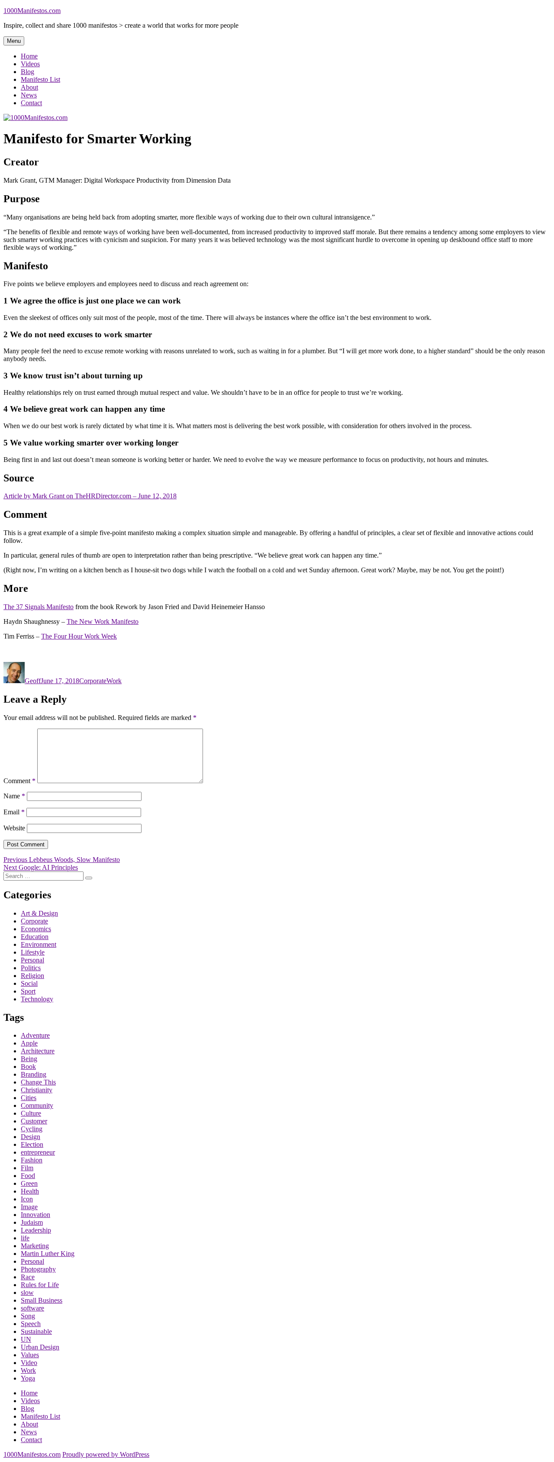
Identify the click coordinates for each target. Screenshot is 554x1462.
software (32, 1308)
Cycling (31, 1129)
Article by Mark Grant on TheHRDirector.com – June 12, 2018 (90, 496)
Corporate (92, 680)
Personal (32, 960)
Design (30, 1136)
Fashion (31, 1160)
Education (34, 936)
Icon (27, 1199)
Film (27, 1168)
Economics (36, 929)
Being (29, 1058)
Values (30, 1355)
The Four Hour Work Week (79, 636)
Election (32, 1144)
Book (28, 1066)
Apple (29, 1043)
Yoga (28, 1378)
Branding (33, 1074)
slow (27, 1292)
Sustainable (36, 1331)
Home (29, 56)
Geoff (33, 680)
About (29, 87)
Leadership (36, 1230)
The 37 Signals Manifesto (38, 606)
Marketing (35, 1245)
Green (29, 1183)
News (29, 95)
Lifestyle (33, 952)
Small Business (41, 1300)
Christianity (36, 1090)
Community (37, 1105)
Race (28, 1277)
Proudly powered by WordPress (105, 1454)
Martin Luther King (47, 1253)
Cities (28, 1097)
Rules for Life (40, 1284)
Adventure (35, 1035)
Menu (14, 41)
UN (26, 1339)
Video (29, 1362)
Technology (37, 999)
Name (14, 796)
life (25, 1238)
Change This (38, 1082)
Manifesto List (40, 79)
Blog (27, 71)
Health (30, 1191)
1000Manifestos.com (32, 10)
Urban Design (40, 1347)
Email (14, 812)
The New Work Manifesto (102, 621)
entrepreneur (38, 1152)
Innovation (35, 1214)
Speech (31, 1323)
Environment (38, 944)
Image (29, 1206)
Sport (28, 991)
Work (114, 680)
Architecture (38, 1051)
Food (28, 1175)
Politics (31, 967)
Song (28, 1316)
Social (29, 983)
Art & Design (39, 913)
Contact (31, 103)
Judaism (32, 1222)
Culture (31, 1113)
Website (14, 828)
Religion (32, 975)
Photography (38, 1269)
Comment (19, 780)
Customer (34, 1121)
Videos (30, 64)
